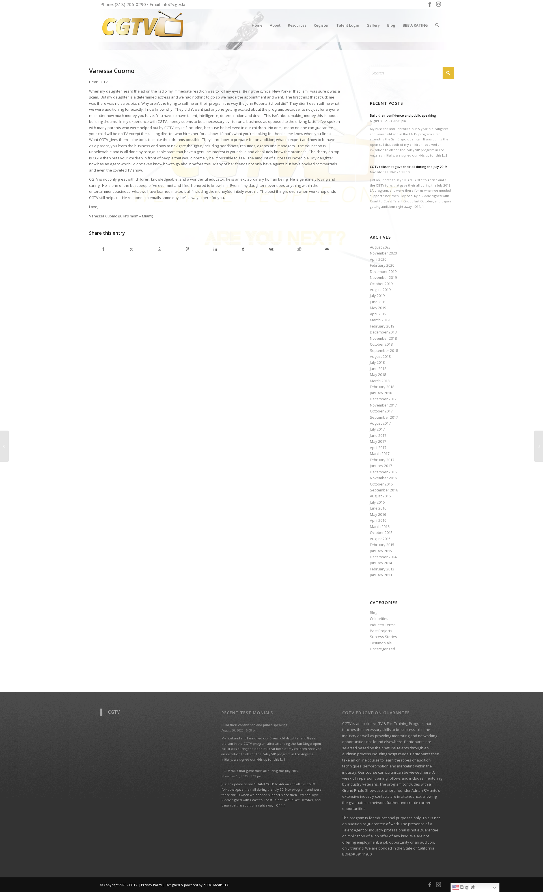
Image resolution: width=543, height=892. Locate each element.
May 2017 (378, 441)
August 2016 (380, 496)
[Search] (437, 25)
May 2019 (378, 307)
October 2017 (381, 411)
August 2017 (380, 423)
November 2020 (383, 253)
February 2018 (382, 386)
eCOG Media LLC (216, 885)
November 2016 (383, 477)
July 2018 (377, 362)
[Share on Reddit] (299, 249)
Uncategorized (382, 648)
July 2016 (377, 502)
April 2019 (378, 313)
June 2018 (378, 368)
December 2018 (383, 332)
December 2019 (383, 271)
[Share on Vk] (271, 249)
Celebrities (379, 618)
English (467, 887)
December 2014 (383, 556)
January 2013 (381, 574)
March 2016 (379, 526)
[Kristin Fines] (4, 446)
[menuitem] (257, 25)
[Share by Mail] (327, 249)
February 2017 (382, 459)
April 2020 (378, 259)
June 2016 (378, 508)
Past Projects (381, 630)
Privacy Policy (151, 885)
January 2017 (381, 465)
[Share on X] (131, 249)
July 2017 (377, 429)
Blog (373, 612)
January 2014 (381, 562)
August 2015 (380, 538)
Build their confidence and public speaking (403, 115)
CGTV (114, 712)
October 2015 (381, 532)
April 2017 (378, 447)
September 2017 (384, 417)
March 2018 (379, 380)
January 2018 (381, 392)
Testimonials (381, 642)
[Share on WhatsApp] (159, 249)
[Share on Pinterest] (187, 249)
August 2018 (380, 356)
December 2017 (383, 398)
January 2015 (381, 550)
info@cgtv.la (173, 4)
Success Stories (383, 636)
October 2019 (381, 283)
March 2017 (379, 453)
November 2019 (383, 277)
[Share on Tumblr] (243, 249)
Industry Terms (383, 624)
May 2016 (378, 514)
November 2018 (383, 338)
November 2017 (383, 405)
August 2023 (380, 247)
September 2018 (384, 350)
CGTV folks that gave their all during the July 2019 (408, 166)
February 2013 (382, 569)
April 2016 (378, 520)
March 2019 (379, 319)
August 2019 (380, 289)
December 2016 (383, 471)
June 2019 (378, 301)
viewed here (420, 772)
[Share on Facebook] (103, 249)
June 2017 (378, 435)
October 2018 (381, 344)
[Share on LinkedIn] (215, 249)
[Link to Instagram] (438, 4)
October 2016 (381, 484)
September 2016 (384, 490)
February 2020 (382, 265)
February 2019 (382, 326)
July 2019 (377, 295)
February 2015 (382, 544)
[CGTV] (142, 25)
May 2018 (378, 374)
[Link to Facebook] (430, 4)
